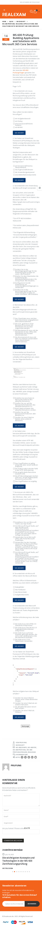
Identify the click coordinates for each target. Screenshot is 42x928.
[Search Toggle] (31, 11)
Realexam (32, 752)
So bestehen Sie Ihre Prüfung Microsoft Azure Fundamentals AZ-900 (19, 860)
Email (35, 757)
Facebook (22, 757)
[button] (13, 872)
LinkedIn (29, 757)
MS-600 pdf (32, 747)
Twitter (25, 757)
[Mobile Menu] (4, 10)
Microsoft (20, 745)
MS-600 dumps (21, 747)
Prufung (23, 742)
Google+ (32, 757)
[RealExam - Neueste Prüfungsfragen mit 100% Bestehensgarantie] (14, 14)
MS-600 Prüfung (19, 750)
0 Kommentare (22, 754)
